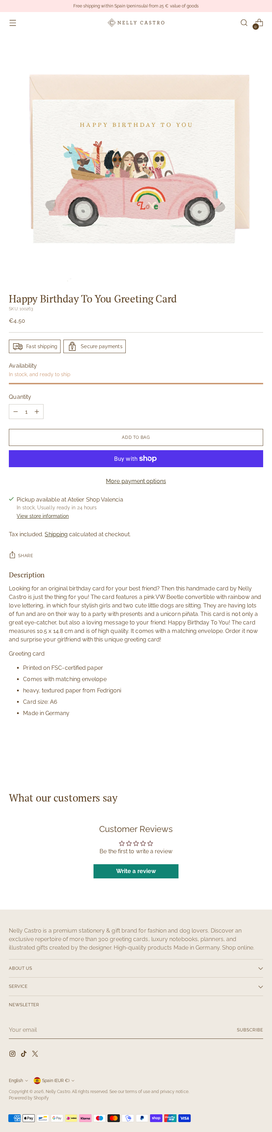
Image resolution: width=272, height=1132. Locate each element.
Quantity (20, 397)
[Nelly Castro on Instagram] (13, 1055)
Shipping (56, 534)
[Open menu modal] (12, 23)
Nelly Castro (58, 1091)
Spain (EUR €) (55, 1080)
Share (25, 555)
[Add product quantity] (36, 411)
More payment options (136, 481)
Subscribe (250, 1029)
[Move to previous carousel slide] (241, 754)
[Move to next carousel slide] (257, 753)
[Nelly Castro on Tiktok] (24, 1055)
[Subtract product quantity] (15, 411)
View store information (43, 516)
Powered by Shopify (29, 1097)
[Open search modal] (244, 23)
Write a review (136, 871)
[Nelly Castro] (136, 22)
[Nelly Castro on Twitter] (36, 1055)
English (16, 1080)
